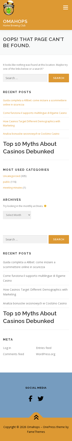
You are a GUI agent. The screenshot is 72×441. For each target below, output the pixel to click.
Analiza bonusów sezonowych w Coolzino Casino (31, 133)
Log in (7, 348)
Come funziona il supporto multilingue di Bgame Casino (35, 113)
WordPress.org (45, 354)
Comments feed (13, 354)
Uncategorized (11, 176)
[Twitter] (41, 398)
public (6, 182)
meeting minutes (12, 187)
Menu (65, 7)
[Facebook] (30, 398)
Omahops (15, 21)
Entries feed (43, 348)
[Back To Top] (36, 417)
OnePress (49, 427)
